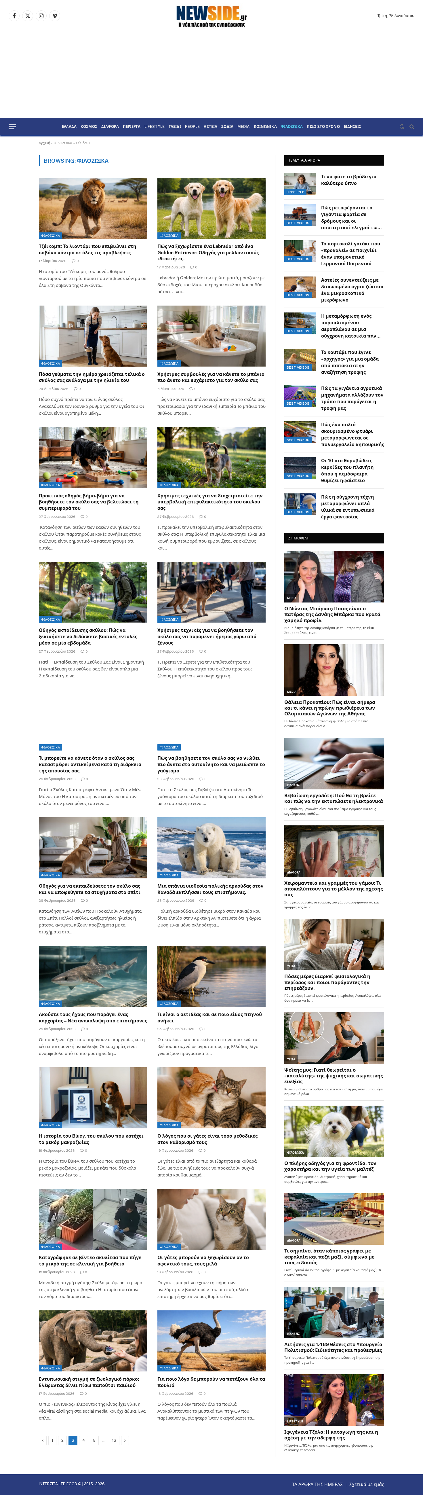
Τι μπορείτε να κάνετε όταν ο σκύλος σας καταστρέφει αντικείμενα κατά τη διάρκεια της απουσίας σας (90, 764)
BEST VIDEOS (298, 223)
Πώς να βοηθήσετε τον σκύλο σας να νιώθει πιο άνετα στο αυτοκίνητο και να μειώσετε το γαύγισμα (211, 764)
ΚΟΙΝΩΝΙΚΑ (265, 126)
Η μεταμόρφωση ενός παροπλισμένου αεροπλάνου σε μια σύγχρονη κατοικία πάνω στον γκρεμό (350, 326)
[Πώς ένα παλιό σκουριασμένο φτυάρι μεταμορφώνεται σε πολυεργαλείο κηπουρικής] (300, 432)
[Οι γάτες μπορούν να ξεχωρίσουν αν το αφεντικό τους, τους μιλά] (211, 1219)
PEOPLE (192, 126)
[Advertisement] (211, 75)
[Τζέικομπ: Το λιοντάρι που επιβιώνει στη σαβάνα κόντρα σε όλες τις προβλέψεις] (93, 208)
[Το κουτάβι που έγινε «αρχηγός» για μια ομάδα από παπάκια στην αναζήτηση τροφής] (300, 360)
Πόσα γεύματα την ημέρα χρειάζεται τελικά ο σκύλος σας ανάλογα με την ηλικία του (92, 377)
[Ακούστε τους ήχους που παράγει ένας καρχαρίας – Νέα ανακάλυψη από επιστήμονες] (93, 976)
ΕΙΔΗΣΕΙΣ (352, 126)
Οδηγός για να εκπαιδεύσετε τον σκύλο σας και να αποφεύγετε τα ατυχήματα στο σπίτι (89, 889)
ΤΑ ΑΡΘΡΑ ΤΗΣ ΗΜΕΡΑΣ (317, 1484)
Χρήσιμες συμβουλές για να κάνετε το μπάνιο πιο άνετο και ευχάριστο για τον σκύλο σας (210, 377)
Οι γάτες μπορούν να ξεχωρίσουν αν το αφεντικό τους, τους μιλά (203, 1261)
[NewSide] (211, 16)
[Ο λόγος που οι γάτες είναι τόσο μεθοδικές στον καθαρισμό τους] (211, 1097)
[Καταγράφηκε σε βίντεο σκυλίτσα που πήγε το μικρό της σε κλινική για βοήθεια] (93, 1219)
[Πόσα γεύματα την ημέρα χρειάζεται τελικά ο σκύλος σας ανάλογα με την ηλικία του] (93, 336)
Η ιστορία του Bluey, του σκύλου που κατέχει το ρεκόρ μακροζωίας (91, 1139)
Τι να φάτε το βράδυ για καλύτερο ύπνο (348, 180)
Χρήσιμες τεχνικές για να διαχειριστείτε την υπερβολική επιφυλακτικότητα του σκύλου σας (210, 502)
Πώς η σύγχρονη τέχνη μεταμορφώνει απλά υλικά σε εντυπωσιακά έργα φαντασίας (347, 507)
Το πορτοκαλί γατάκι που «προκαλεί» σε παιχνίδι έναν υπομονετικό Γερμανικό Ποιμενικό (350, 253)
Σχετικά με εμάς (366, 1484)
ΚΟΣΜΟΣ (89, 126)
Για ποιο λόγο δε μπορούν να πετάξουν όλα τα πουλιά (211, 1382)
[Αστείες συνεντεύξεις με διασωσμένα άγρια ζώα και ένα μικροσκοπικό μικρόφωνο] (300, 287)
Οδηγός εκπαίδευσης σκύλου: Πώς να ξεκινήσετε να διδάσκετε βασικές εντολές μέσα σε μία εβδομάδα (88, 637)
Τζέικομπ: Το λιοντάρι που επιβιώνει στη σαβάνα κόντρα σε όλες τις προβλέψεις (87, 249)
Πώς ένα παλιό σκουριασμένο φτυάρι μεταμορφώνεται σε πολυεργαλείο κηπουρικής (352, 434)
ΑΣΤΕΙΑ (210, 126)
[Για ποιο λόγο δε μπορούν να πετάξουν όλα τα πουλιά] (211, 1340)
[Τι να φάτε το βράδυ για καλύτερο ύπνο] (300, 184)
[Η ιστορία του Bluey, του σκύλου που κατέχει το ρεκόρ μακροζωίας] (93, 1097)
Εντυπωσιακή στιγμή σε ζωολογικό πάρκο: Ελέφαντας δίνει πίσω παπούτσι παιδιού (89, 1382)
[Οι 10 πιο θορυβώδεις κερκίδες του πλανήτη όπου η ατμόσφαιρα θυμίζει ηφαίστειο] (300, 468)
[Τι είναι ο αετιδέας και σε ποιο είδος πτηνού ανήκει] (211, 976)
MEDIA (243, 126)
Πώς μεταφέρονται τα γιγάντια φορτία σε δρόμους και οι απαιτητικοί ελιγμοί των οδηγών (350, 218)
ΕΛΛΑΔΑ (69, 126)
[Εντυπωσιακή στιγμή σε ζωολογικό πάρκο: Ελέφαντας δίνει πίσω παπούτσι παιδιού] (93, 1340)
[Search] (411, 126)
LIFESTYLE (154, 126)
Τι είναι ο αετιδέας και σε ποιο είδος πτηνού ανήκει (209, 1018)
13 (114, 1440)
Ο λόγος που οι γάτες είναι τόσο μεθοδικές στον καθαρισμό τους (207, 1139)
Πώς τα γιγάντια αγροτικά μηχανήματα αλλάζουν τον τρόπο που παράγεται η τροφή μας (352, 398)
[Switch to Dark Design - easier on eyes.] (402, 126)
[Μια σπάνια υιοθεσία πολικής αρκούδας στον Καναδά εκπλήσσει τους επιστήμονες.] (211, 847)
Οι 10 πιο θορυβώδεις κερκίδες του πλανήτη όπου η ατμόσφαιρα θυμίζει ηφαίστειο (347, 470)
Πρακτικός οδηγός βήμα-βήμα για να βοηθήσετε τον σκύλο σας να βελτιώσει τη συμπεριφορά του (89, 502)
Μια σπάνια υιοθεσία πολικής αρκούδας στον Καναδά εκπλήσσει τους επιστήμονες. (210, 889)
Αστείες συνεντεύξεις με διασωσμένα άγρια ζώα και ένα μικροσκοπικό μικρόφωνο (352, 290)
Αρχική (44, 143)
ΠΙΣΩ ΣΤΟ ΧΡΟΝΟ (323, 126)
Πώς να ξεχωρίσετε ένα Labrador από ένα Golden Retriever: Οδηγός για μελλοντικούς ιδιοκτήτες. (208, 253)
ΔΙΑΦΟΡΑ (110, 126)
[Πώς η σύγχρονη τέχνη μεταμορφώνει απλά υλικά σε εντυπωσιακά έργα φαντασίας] (300, 504)
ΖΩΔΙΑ (227, 126)
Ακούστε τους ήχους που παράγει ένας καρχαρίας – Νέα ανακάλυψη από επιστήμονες (93, 1018)
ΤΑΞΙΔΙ (175, 126)
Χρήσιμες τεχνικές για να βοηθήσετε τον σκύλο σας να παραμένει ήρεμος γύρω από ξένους (206, 637)
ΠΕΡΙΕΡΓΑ (131, 126)
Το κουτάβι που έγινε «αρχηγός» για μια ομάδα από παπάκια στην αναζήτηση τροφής (350, 362)
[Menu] (12, 126)
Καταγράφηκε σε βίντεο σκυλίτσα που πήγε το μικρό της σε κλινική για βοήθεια (90, 1261)
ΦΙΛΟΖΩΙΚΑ (292, 126)
